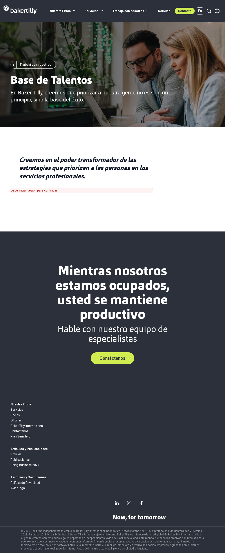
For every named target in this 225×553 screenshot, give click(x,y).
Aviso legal (18, 488)
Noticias (16, 454)
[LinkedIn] (116, 503)
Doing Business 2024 (25, 465)
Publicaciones (20, 459)
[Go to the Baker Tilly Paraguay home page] (20, 11)
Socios (15, 415)
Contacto (185, 11)
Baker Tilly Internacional (27, 426)
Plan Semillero (21, 436)
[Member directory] (217, 11)
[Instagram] (129, 503)
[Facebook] (141, 503)
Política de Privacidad (25, 482)
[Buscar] (208, 10)
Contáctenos (112, 358)
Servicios (17, 409)
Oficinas (16, 420)
